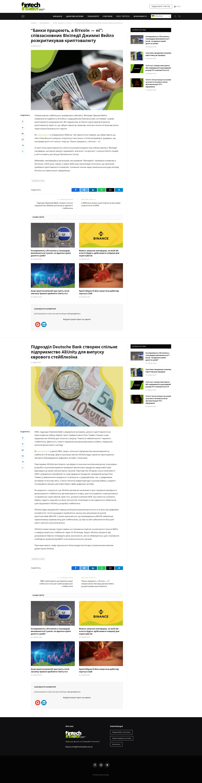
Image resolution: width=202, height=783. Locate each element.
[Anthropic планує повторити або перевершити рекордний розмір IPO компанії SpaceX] (137, 68)
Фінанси (57, 16)
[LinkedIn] (22, 133)
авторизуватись (74, 314)
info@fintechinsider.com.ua (82, 747)
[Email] (22, 139)
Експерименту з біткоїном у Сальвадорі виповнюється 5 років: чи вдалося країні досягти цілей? (51, 253)
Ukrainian (158, 16)
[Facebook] (22, 121)
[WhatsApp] (22, 151)
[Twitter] (22, 127)
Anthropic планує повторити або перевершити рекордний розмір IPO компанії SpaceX (158, 68)
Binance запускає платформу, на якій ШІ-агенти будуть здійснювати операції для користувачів (99, 253)
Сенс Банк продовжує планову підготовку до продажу (158, 54)
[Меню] (23, 16)
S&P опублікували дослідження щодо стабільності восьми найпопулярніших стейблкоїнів (56, 583)
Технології (93, 16)
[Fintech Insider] (33, 6)
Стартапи (107, 16)
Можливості (140, 16)
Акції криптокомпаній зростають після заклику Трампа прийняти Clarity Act (50, 292)
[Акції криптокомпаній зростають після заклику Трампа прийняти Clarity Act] (53, 275)
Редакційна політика (121, 732)
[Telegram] (22, 145)
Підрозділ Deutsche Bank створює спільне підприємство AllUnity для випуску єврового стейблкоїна (53, 205)
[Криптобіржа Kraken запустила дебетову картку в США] (101, 275)
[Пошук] (179, 16)
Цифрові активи (74, 16)
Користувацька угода (121, 738)
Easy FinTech (123, 16)
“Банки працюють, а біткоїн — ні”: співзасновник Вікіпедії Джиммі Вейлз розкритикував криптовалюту (97, 583)
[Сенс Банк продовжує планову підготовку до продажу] (137, 56)
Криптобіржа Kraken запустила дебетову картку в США (99, 292)
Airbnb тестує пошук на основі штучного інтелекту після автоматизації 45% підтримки (158, 83)
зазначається (43, 135)
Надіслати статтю (161, 6)
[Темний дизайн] (175, 16)
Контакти (116, 744)
